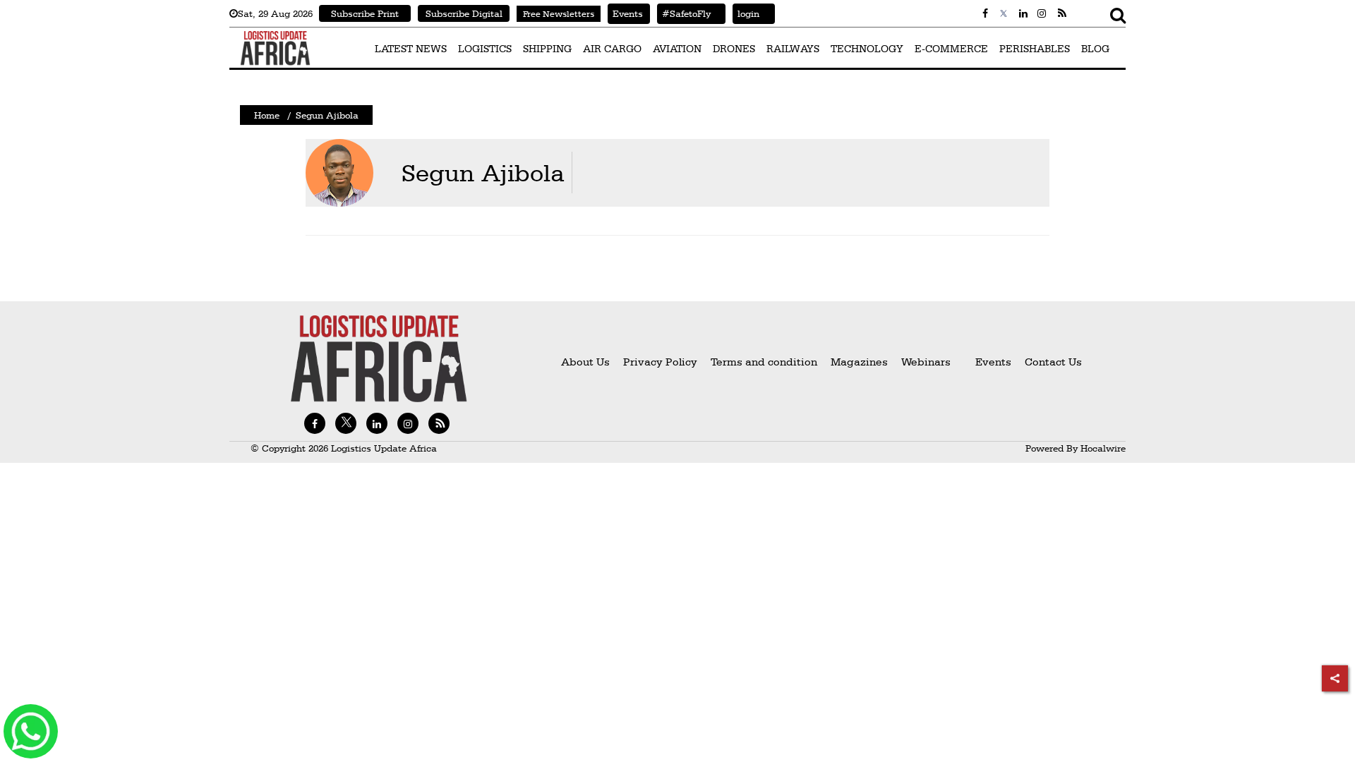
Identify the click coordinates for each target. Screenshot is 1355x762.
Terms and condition (765, 361)
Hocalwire (1103, 448)
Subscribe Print (365, 13)
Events (625, 13)
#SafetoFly (684, 13)
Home (266, 115)
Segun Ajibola (483, 172)
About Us (585, 361)
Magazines (861, 361)
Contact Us (1053, 361)
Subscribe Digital (464, 13)
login (746, 13)
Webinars (926, 361)
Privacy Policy (660, 361)
